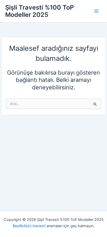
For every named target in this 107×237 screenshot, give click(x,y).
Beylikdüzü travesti (29, 226)
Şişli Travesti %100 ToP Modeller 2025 (39, 11)
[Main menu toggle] (96, 11)
